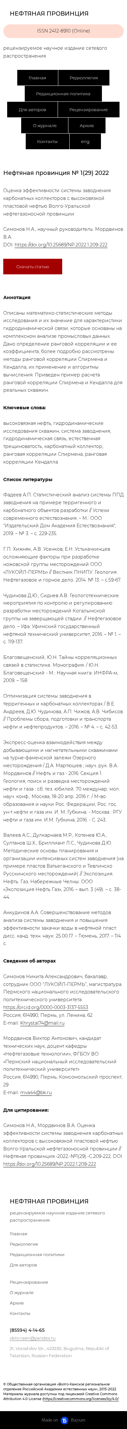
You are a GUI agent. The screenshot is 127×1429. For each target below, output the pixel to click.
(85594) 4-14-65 (27, 1330)
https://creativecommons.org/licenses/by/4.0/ (81, 1399)
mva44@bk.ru (36, 1092)
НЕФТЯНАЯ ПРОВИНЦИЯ (49, 1201)
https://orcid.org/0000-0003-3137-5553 (45, 1007)
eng (85, 141)
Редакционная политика (63, 93)
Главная (37, 77)
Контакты (47, 141)
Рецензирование (88, 109)
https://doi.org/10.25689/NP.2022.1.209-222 (61, 245)
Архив (87, 125)
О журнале (45, 125)
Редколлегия (84, 77)
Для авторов (32, 109)
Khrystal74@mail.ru (42, 1023)
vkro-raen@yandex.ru (33, 1338)
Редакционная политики (37, 1254)
